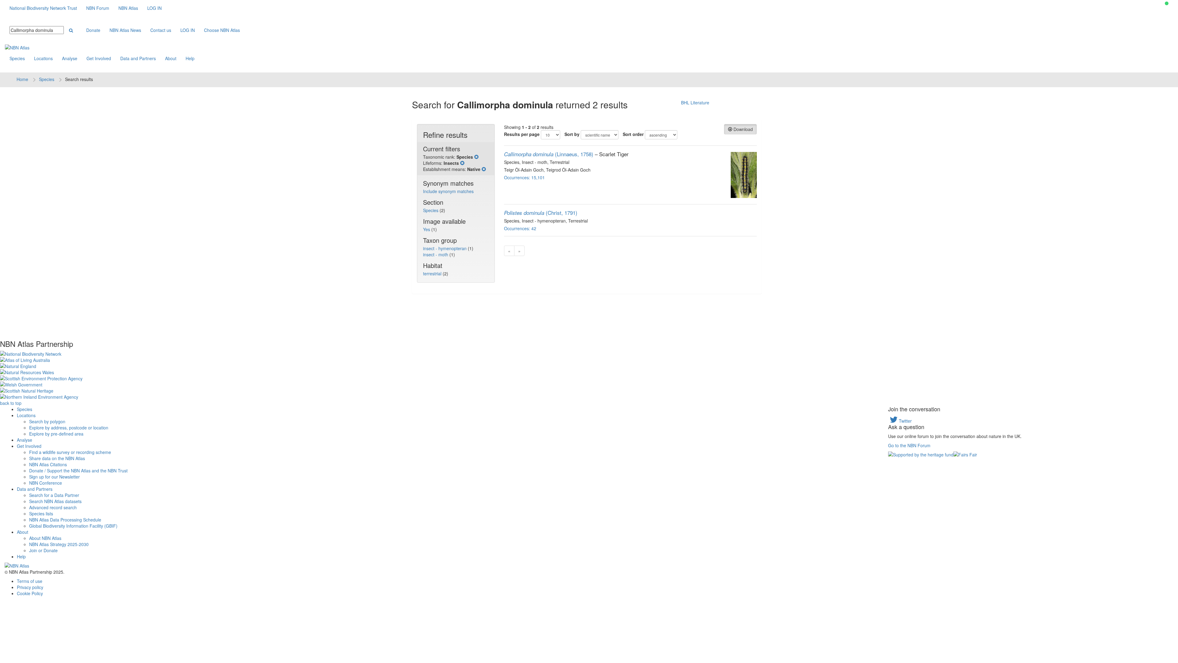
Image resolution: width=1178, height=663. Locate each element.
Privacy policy (30, 587)
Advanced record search (53, 507)
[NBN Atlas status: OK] (1166, 3)
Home (22, 79)
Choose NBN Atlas (222, 30)
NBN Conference (45, 483)
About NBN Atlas (45, 538)
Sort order (633, 134)
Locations (43, 58)
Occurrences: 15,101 (524, 177)
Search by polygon (47, 421)
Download (742, 129)
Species (17, 58)
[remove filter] (476, 157)
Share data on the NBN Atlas (57, 458)
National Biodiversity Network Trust (43, 8)
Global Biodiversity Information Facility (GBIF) (73, 526)
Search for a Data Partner (54, 495)
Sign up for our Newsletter (54, 477)
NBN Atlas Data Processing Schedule (65, 520)
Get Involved (99, 58)
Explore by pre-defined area (56, 434)
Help (190, 58)
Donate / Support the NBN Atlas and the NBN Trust (78, 470)
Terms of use (29, 581)
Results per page (522, 134)
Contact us (160, 30)
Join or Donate (43, 550)
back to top (10, 403)
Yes (427, 229)
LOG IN (154, 8)
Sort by (571, 134)
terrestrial (433, 273)
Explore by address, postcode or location (68, 428)
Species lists (41, 513)
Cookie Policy (30, 593)
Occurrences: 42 (520, 228)
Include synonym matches (448, 191)
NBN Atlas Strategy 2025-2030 (59, 544)
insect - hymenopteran (445, 248)
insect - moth (436, 254)
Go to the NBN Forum (909, 445)
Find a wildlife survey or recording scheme (70, 452)
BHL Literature (695, 102)
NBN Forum (97, 8)
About (170, 58)
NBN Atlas (128, 8)
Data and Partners (138, 58)
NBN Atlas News (125, 30)
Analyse (69, 58)
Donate (93, 30)
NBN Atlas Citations (48, 464)
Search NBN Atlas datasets (55, 501)
